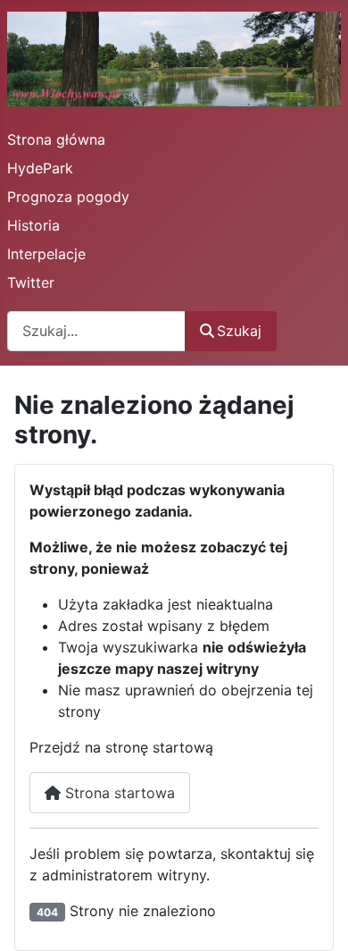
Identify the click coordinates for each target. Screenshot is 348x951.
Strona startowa (118, 793)
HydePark (40, 168)
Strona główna (56, 139)
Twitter (30, 282)
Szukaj (239, 331)
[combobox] (96, 331)
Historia (33, 225)
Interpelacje (46, 254)
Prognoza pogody (68, 197)
